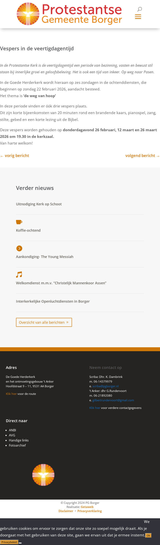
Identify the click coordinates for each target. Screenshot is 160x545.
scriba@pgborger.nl (105, 386)
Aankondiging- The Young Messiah (44, 256)
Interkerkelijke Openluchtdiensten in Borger (53, 301)
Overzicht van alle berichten (42, 322)
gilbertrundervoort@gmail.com (113, 400)
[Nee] (20, 543)
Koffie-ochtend (28, 230)
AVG (12, 435)
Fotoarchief (17, 445)
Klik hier (11, 394)
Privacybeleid (9, 542)
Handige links (19, 440)
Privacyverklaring (89, 511)
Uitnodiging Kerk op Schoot (39, 204)
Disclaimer (66, 511)
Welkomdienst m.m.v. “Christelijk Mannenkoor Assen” (61, 283)
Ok (148, 535)
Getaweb (87, 507)
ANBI (12, 430)
